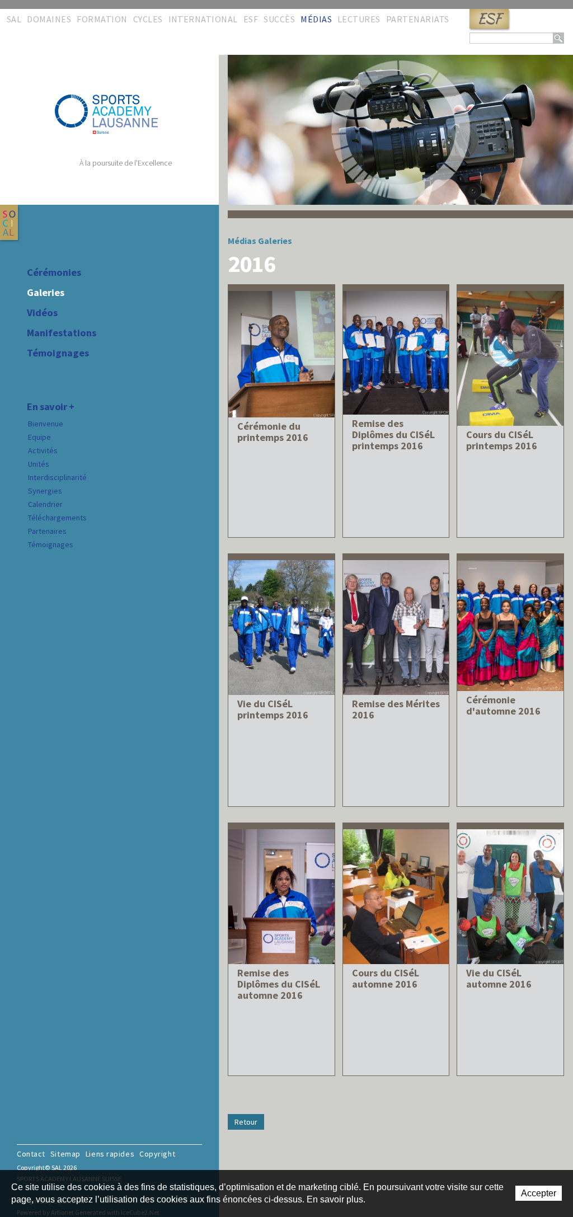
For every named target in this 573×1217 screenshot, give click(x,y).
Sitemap (65, 1154)
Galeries (45, 292)
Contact (31, 1154)
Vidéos (42, 312)
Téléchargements (57, 518)
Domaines (49, 19)
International (203, 19)
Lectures (359, 19)
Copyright (157, 1154)
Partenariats (417, 19)
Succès (279, 19)
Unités (38, 464)
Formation (102, 19)
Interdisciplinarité (57, 477)
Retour (245, 1122)
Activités (43, 450)
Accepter (538, 1193)
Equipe (39, 437)
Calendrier (45, 504)
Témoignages (58, 353)
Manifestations (61, 333)
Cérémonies (54, 272)
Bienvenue (45, 424)
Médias (316, 19)
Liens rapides (110, 1154)
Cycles (148, 19)
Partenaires (47, 531)
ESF (489, 19)
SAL (14, 19)
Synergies (45, 491)
